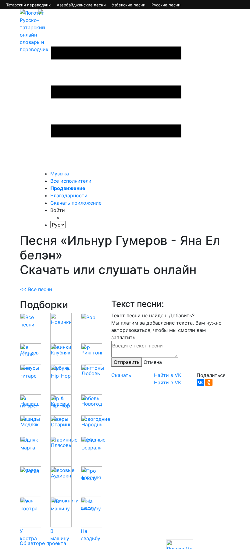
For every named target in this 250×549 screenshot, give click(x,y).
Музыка (59, 174)
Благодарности (69, 195)
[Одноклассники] (208, 382)
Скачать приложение (76, 203)
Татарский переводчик (28, 4)
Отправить (127, 362)
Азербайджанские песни (81, 4)
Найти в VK (167, 375)
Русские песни (166, 4)
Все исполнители (70, 181)
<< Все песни (36, 289)
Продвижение (67, 188)
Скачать (121, 375)
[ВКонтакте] (200, 382)
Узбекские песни (128, 4)
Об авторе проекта (43, 543)
